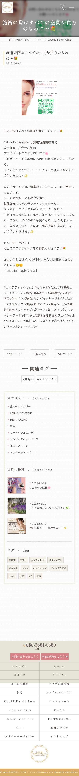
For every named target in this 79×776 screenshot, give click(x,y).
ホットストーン (19, 446)
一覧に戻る (39, 353)
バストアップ (39, 568)
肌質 (39, 576)
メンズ (25, 568)
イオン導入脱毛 (58, 568)
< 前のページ (14, 353)
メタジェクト (55, 560)
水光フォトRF (37, 560)
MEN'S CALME (18, 419)
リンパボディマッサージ (24, 439)
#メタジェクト (47, 379)
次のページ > (65, 353)
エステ (23, 560)
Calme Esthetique (21, 413)
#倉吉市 (27, 379)
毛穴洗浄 (13, 568)
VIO (30, 576)
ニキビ (12, 576)
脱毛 (12, 426)
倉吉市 (12, 560)
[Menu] (71, 7)
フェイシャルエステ (21, 433)
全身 (22, 576)
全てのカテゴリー (20, 406)
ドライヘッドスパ (20, 452)
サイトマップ (59, 736)
